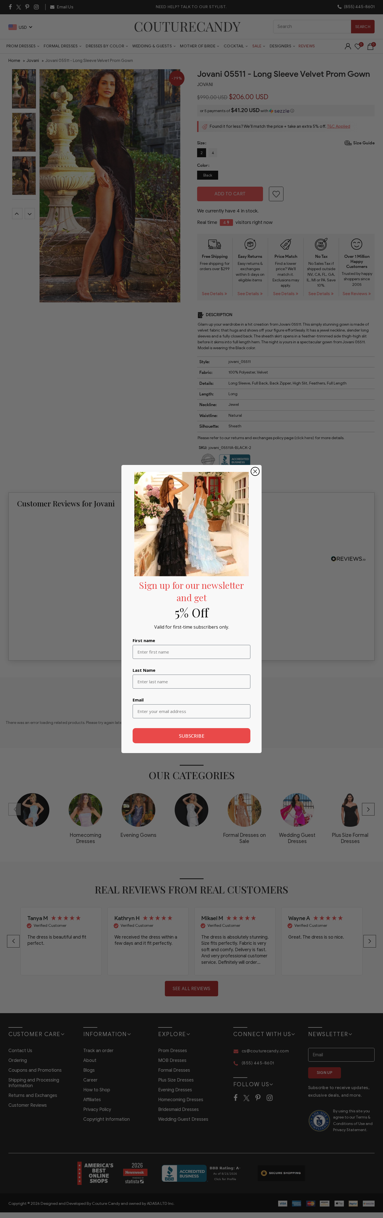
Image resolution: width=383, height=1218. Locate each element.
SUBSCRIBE (191, 736)
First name (144, 640)
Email (138, 700)
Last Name (144, 670)
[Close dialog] (255, 471)
